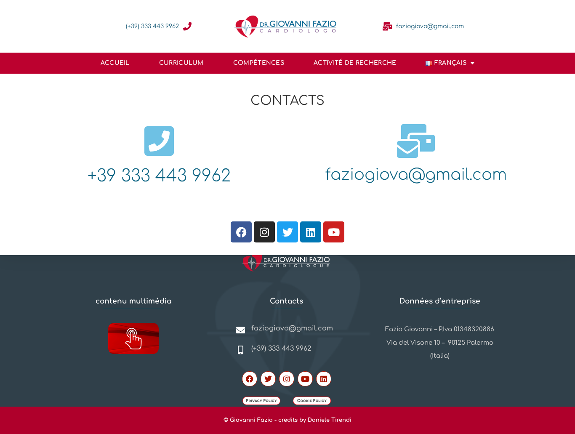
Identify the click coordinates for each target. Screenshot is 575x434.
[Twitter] (287, 231)
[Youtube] (333, 231)
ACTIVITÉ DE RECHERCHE (355, 63)
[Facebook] (241, 231)
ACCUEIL (115, 63)
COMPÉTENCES (258, 63)
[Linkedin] (310, 231)
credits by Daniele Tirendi (314, 420)
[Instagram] (264, 231)
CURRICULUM (181, 63)
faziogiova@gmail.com (430, 26)
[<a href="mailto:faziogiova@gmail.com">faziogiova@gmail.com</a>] (387, 26)
